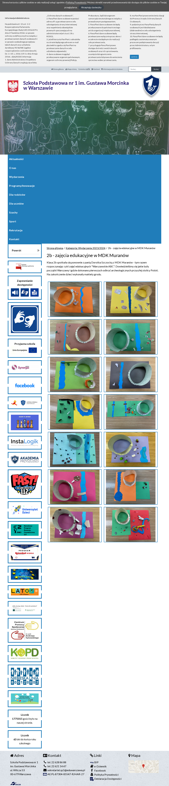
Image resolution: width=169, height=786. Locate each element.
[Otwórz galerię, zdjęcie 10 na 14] (130, 449)
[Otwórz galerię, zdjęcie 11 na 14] (74, 487)
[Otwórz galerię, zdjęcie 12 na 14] (130, 487)
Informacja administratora (112, 69)
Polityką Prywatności (76, 2)
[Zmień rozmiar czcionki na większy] (87, 69)
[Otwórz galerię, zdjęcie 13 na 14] (74, 524)
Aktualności (16, 158)
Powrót (16, 250)
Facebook (100, 770)
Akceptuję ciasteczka (91, 7)
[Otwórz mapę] (143, 766)
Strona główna (58, 69)
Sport (12, 221)
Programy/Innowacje (22, 185)
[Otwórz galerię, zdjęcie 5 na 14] (74, 374)
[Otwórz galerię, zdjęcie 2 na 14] (130, 299)
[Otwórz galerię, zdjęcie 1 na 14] (74, 299)
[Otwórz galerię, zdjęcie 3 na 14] (74, 337)
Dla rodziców (17, 194)
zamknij (134, 57)
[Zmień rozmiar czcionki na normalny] (85, 69)
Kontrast (96, 69)
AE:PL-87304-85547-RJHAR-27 (65, 774)
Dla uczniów (16, 203)
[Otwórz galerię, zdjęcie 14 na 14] (130, 524)
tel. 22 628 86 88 (56, 762)
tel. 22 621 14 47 (56, 766)
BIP (96, 762)
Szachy (13, 212)
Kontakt (14, 239)
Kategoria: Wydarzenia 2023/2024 (85, 248)
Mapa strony (72, 69)
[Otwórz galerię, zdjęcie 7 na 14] (74, 412)
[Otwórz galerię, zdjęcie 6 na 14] (130, 374)
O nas (12, 167)
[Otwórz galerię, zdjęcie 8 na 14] (130, 412)
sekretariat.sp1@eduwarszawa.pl (66, 770)
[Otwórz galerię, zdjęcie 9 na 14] (74, 449)
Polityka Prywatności (106, 774)
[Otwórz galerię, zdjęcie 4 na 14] (130, 337)
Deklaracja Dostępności (107, 778)
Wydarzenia (16, 176)
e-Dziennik (100, 766)
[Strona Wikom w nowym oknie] (15, 783)
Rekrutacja (15, 230)
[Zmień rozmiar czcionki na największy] (89, 69)
